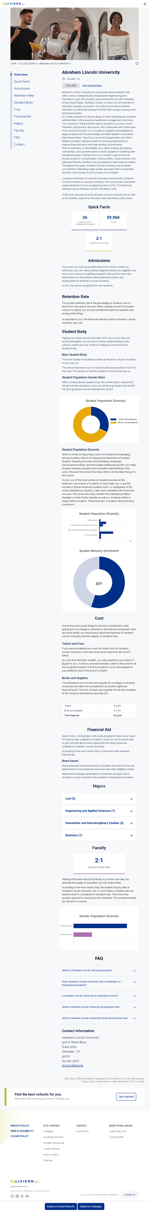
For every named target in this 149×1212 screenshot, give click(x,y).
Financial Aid (22, 116)
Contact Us (82, 1131)
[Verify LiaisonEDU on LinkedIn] (27, 1196)
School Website (72, 1065)
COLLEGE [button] (70, 85)
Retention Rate (24, 95)
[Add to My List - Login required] (137, 63)
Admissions (22, 88)
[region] (74, 559)
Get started (126, 1096)
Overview (21, 74)
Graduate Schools (53, 1137)
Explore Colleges (91, 1206)
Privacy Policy (19, 1125)
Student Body (23, 102)
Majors (18, 123)
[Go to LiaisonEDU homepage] (14, 3)
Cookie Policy (19, 1136)
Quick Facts (22, 81)
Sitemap (48, 1160)
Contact (19, 144)
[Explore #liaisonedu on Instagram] (17, 1196)
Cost (17, 109)
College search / (29, 63)
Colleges (48, 1131)
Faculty (19, 130)
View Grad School (92, 85)
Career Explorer (51, 1148)
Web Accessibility (22, 1131)
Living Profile (116, 1137)
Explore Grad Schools (61, 1206)
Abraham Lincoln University (55, 63)
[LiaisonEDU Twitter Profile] (12, 1196)
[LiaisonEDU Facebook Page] (22, 1196)
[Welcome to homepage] (25, 1181)
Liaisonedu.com (118, 1131)
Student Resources (53, 1143)
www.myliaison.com (19, 1187)
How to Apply (51, 1154)
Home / (14, 63)
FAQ (17, 137)
